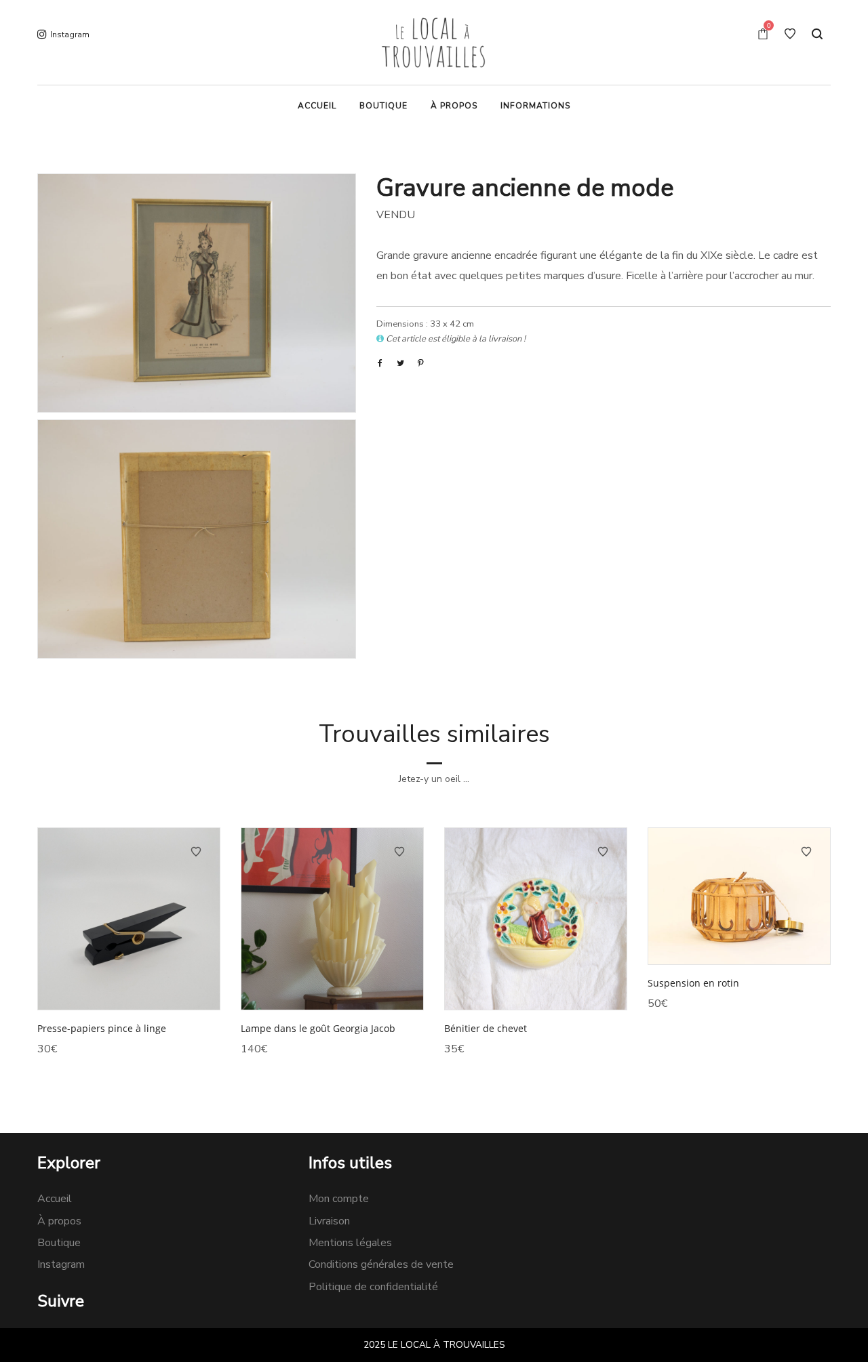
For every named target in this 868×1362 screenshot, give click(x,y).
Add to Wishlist (196, 852)
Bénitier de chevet (485, 1028)
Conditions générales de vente (381, 1264)
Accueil (54, 1198)
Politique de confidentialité (373, 1286)
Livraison (329, 1221)
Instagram (61, 1264)
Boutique (59, 1242)
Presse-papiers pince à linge (101, 1028)
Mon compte (339, 1198)
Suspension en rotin (693, 982)
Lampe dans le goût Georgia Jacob (318, 1028)
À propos (59, 1221)
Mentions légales (350, 1242)
